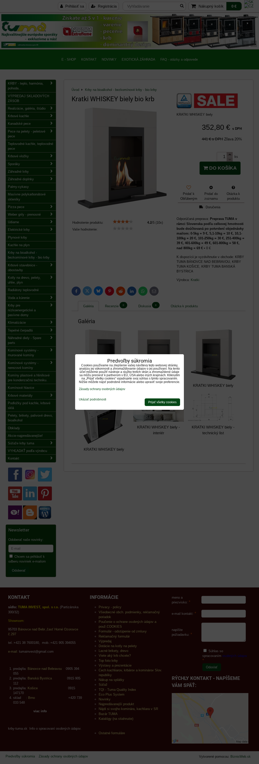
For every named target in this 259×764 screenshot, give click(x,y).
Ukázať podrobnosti (92, 399)
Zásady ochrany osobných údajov (102, 389)
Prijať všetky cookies (162, 402)
